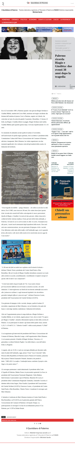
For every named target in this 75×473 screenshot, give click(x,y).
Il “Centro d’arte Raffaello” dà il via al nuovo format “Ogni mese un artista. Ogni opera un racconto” (62, 111)
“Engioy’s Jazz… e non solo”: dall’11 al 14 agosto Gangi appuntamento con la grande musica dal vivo (62, 133)
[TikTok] (37, 423)
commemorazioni (11, 417)
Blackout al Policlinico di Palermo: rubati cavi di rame (55, 169)
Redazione (62, 86)
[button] (3, 4)
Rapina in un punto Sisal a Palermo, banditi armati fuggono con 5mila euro (62, 155)
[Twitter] (23, 95)
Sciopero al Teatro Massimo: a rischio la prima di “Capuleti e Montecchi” (68, 170)
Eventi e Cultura (57, 107)
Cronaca (54, 98)
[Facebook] (18, 95)
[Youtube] (40, 423)
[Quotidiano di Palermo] (37, 2)
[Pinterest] (27, 95)
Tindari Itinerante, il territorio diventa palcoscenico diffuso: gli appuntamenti (60, 122)
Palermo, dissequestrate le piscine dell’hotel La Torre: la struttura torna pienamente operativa (61, 144)
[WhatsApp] (32, 95)
